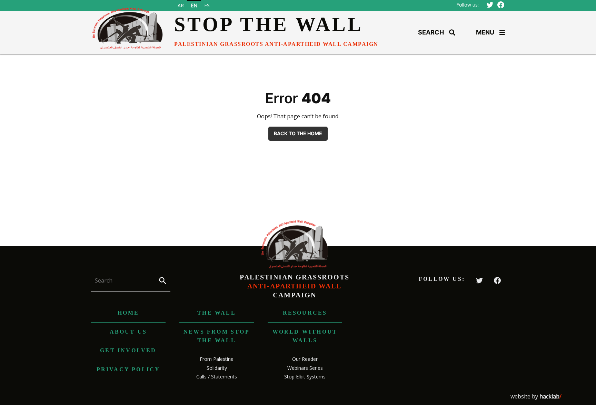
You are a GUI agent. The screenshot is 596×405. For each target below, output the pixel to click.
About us (128, 332)
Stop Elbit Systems (305, 376)
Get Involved (128, 350)
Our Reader (305, 359)
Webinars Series (305, 368)
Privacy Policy (128, 369)
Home (128, 313)
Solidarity (217, 368)
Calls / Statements (216, 376)
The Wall (216, 313)
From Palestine (217, 359)
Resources (305, 313)
